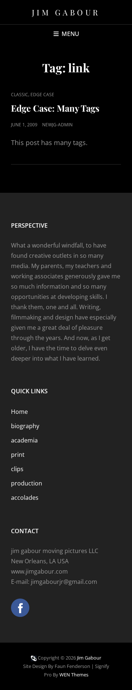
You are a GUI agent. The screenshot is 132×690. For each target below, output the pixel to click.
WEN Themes (73, 674)
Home (19, 412)
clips (17, 469)
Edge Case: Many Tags (55, 108)
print (18, 455)
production (26, 483)
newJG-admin (57, 125)
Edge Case (42, 94)
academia (24, 440)
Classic (19, 94)
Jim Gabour (66, 12)
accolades (24, 498)
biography (25, 426)
